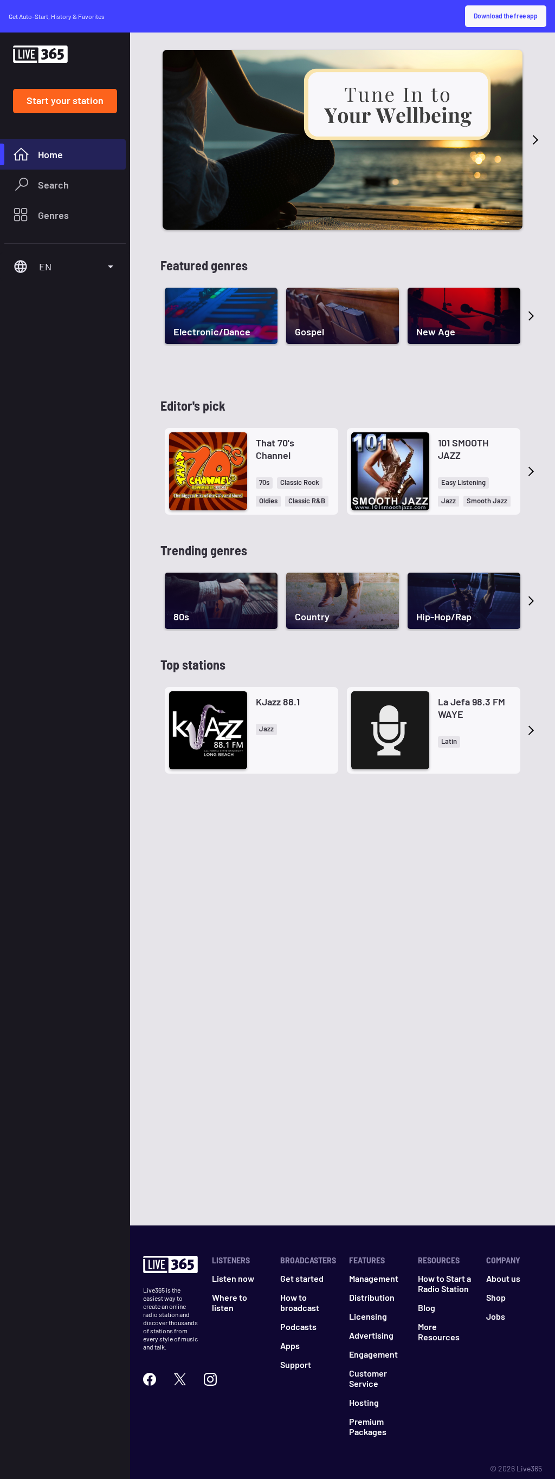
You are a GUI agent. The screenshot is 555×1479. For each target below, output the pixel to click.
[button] (264, 483)
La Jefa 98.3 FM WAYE (471, 708)
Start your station (65, 100)
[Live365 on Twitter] (180, 1379)
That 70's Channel (275, 449)
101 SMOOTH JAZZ (463, 449)
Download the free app (506, 16)
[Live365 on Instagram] (210, 1379)
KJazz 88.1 (278, 702)
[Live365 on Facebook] (149, 1379)
